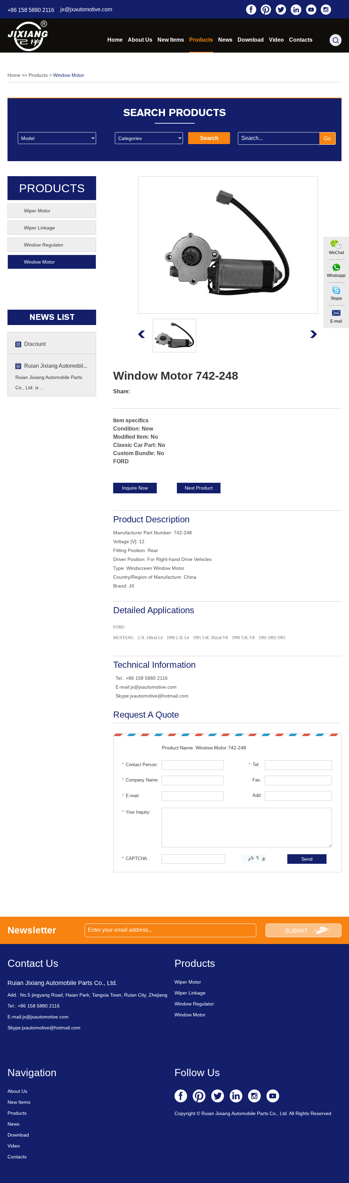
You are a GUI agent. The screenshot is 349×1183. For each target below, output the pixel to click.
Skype (336, 298)
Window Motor (68, 75)
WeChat (336, 252)
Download (251, 40)
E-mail (336, 321)
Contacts (301, 40)
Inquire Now (135, 488)
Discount (35, 344)
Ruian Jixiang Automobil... (55, 366)
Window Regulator (43, 245)
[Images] (227, 244)
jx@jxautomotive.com (86, 9)
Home (115, 40)
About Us (140, 40)
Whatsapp (336, 275)
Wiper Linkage (39, 227)
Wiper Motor (37, 210)
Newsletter (31, 930)
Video (276, 40)
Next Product (199, 488)
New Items (170, 40)
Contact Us (32, 963)
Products (201, 40)
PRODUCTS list (52, 191)
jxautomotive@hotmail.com (159, 696)
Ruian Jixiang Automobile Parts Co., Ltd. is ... (48, 382)
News (225, 40)
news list (52, 317)
